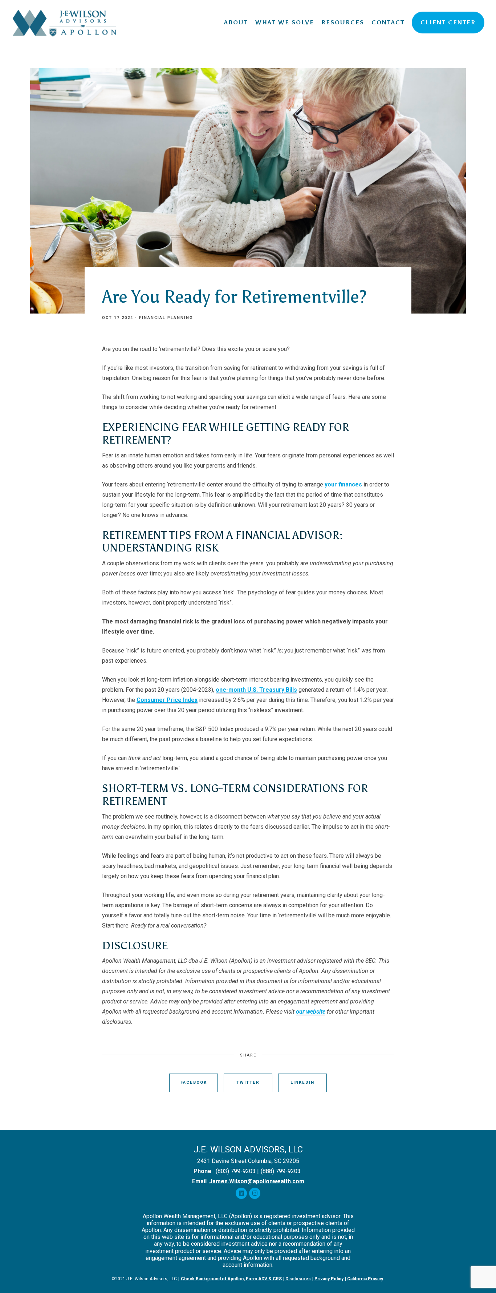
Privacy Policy (328, 1278)
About (236, 22)
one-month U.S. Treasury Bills (256, 689)
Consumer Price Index (167, 699)
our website (310, 1011)
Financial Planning (166, 317)
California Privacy (365, 1278)
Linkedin (302, 1082)
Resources (342, 22)
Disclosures (298, 1278)
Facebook (193, 1082)
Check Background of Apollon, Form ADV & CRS (231, 1278)
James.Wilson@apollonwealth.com (256, 1181)
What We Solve (284, 22)
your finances (343, 484)
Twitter (248, 1082)
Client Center (448, 22)
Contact (387, 22)
